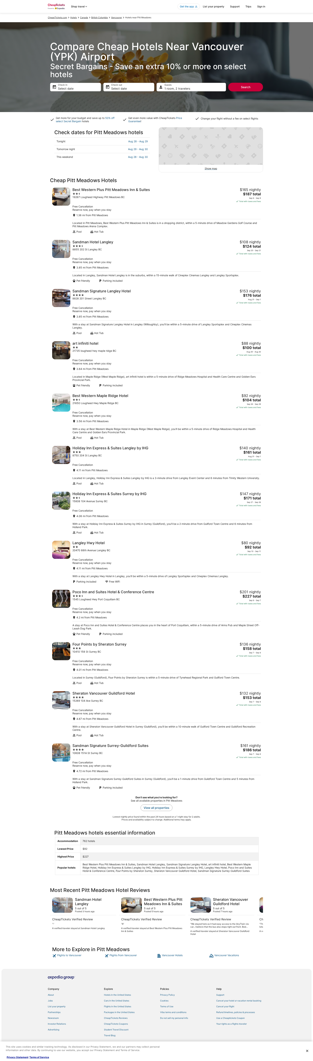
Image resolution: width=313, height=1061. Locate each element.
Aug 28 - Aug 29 (138, 141)
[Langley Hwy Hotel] (156, 562)
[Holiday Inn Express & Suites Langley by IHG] (156, 465)
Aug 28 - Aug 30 (138, 156)
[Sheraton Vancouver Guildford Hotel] (156, 714)
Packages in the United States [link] (119, 1012)
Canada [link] (84, 17)
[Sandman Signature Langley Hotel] (156, 312)
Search (246, 87)
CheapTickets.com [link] (57, 17)
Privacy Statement (17, 1057)
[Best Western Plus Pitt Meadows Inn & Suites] (156, 210)
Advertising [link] (53, 1029)
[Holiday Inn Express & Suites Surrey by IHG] (156, 512)
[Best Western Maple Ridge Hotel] (156, 416)
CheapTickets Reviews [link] (116, 1018)
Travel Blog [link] (109, 1035)
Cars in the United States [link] (116, 1000)
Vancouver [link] (116, 17)
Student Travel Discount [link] (116, 1029)
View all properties (156, 808)
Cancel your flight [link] (225, 1006)
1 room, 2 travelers (177, 88)
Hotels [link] (73, 17)
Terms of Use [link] (166, 1006)
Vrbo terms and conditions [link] (173, 1012)
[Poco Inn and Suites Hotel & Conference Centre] (156, 613)
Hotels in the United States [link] (117, 994)
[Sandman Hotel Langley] (156, 261)
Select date (66, 88)
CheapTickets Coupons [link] (116, 1023)
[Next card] (259, 916)
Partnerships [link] (54, 1012)
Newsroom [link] (53, 1018)
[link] (78, 956)
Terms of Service (39, 1057)
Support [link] (220, 994)
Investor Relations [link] (57, 1023)
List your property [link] (57, 1006)
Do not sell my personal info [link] (174, 1018)
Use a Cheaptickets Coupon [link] (230, 1018)
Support (235, 6)
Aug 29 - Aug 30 (138, 149)
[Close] (307, 1051)
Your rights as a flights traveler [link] (231, 1023)
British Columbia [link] (99, 17)
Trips (248, 6)
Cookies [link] (164, 1000)
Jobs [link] (50, 1000)
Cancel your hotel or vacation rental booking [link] (238, 1000)
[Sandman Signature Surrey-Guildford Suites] (156, 766)
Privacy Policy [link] (167, 994)
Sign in (261, 6)
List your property (213, 6)
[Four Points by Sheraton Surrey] (156, 663)
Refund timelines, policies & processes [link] (235, 1012)
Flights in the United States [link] (117, 1006)
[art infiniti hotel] (156, 364)
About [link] (51, 994)
